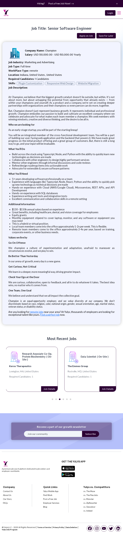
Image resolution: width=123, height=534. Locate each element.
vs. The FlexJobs (90, 495)
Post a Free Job (50, 499)
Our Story (7, 499)
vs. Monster (88, 499)
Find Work (47, 495)
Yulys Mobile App (50, 491)
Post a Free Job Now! (59, 3)
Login (110, 12)
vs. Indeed (87, 511)
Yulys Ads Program (9, 529)
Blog (45, 507)
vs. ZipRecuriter (90, 503)
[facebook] (90, 528)
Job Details (49, 388)
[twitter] (111, 528)
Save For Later (106, 35)
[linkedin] (118, 528)
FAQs (5, 503)
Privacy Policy (58, 527)
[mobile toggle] (119, 13)
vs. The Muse (89, 491)
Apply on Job (86, 35)
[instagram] (97, 528)
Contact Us (8, 491)
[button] (52, 399)
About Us (7, 495)
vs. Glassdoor (89, 507)
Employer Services (51, 503)
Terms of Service (44, 527)
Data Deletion (71, 527)
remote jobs (36, 311)
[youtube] (104, 528)
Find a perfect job (49, 314)
